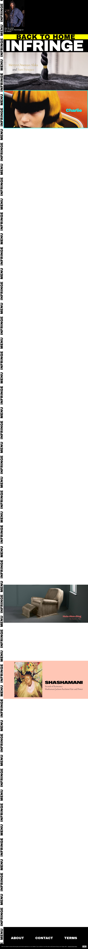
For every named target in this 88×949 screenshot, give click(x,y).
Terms (70, 938)
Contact (44, 938)
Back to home (45, 37)
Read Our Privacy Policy (72, 946)
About (17, 938)
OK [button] (84, 946)
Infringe (44, 46)
